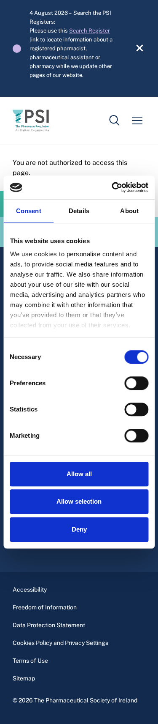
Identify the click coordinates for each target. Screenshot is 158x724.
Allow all (79, 473)
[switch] (136, 383)
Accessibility (30, 589)
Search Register (89, 30)
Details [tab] (79, 210)
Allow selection (79, 501)
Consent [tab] (28, 210)
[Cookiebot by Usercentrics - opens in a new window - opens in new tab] (112, 187)
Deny (79, 529)
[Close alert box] (135, 48)
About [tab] (129, 210)
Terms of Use (30, 660)
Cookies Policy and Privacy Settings (60, 642)
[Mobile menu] (137, 120)
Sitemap (24, 678)
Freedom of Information (45, 607)
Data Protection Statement (49, 625)
